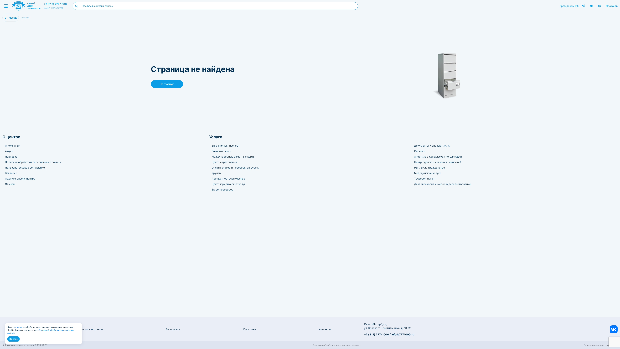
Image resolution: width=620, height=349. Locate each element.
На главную (167, 84)
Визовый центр (221, 151)
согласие (18, 327)
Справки (419, 151)
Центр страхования (224, 162)
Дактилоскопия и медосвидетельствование (442, 184)
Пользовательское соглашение (25, 167)
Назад (13, 17)
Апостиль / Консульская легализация (438, 156)
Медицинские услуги (427, 173)
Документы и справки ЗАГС (432, 145)
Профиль (612, 6)
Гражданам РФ (569, 6)
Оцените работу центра (20, 178)
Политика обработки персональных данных (33, 162)
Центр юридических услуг (228, 184)
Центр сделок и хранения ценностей (437, 162)
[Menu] (5, 6)
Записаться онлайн (599, 6)
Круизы (216, 173)
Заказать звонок (583, 6)
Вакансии (11, 173)
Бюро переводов (222, 189)
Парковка (11, 156)
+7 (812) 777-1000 (55, 4)
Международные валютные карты (233, 156)
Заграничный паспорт (226, 145)
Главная (25, 17)
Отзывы (10, 184)
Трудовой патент (425, 178)
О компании (12, 145)
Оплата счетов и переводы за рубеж (235, 167)
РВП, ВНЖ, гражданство (429, 167)
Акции (9, 151)
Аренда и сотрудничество (228, 178)
